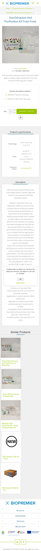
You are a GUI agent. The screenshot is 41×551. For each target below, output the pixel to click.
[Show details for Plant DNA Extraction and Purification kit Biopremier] (10, 348)
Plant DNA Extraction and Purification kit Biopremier (10, 363)
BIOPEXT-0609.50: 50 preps (18, 95)
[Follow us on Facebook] (23, 541)
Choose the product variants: (20, 91)
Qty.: (5, 111)
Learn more (20, 283)
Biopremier (23, 68)
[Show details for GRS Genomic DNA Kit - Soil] (10, 473)
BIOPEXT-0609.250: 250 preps (19, 99)
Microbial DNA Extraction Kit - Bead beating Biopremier (10, 426)
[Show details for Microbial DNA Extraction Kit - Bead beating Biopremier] (10, 410)
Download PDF (26, 168)
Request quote (26, 111)
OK (20, 279)
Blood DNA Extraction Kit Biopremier (11, 395)
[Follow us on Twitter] (17, 541)
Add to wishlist (20, 117)
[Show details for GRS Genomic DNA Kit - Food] (11, 441)
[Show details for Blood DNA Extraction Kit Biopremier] (11, 379)
